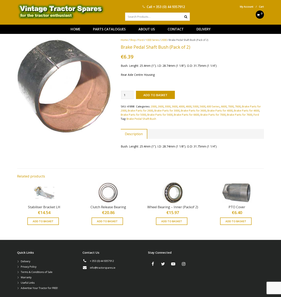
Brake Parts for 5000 (133, 114)
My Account (246, 6)
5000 (196, 106)
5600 (203, 106)
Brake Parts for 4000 (220, 110)
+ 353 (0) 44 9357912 (169, 7)
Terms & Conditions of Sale (36, 272)
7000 (231, 106)
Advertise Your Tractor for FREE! (39, 288)
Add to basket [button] (43, 221)
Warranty (26, 277)
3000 (168, 106)
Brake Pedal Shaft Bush (141, 119)
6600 (224, 106)
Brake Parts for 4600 (246, 110)
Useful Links (28, 282)
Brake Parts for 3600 (193, 110)
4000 (182, 106)
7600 (238, 106)
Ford (141, 40)
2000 (164, 40)
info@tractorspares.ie (102, 267)
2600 (161, 106)
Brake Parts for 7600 (239, 114)
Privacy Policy (28, 266)
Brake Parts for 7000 (213, 114)
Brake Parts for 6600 (186, 114)
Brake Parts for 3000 (167, 110)
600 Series (213, 106)
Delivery (25, 261)
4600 (189, 106)
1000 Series (152, 40)
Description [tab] (134, 134)
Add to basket (155, 95)
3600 (175, 106)
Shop (133, 40)
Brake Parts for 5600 (160, 114)
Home (124, 40)
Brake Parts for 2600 (140, 110)
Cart (261, 6)
